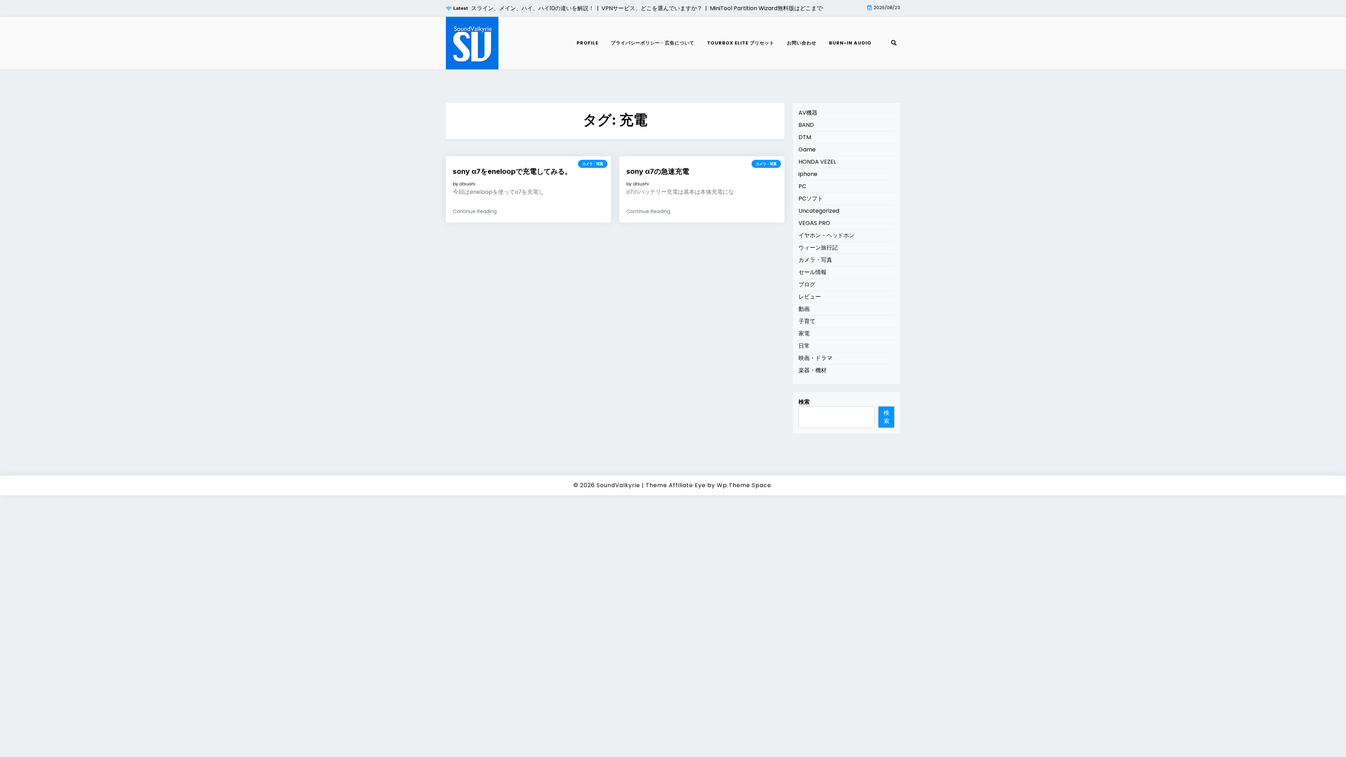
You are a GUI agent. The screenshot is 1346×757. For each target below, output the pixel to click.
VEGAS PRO (814, 223)
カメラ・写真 (592, 163)
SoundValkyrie (618, 485)
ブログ (806, 284)
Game (807, 149)
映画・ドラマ (815, 358)
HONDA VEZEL (817, 162)
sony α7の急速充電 (657, 171)
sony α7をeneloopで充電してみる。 (512, 171)
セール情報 (812, 272)
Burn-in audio (850, 43)
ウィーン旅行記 (818, 248)
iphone (807, 174)
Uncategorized (818, 211)
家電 (804, 333)
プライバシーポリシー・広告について (652, 43)
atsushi (467, 184)
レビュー (809, 297)
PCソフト (810, 199)
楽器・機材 (812, 370)
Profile (587, 43)
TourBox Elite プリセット (740, 43)
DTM (804, 137)
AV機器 (807, 113)
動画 (804, 309)
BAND (806, 125)
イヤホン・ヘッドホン (826, 235)
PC (802, 186)
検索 (804, 402)
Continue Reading (475, 211)
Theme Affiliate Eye (676, 485)
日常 (804, 346)
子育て (806, 321)
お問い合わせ (801, 43)
